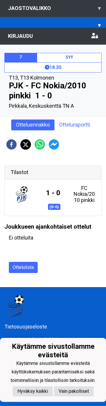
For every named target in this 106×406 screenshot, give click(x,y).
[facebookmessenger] (54, 144)
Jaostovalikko (54, 8)
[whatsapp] (39, 144)
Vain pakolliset (74, 391)
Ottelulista (23, 267)
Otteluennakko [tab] (33, 125)
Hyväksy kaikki (32, 391)
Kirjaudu (20, 36)
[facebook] (11, 144)
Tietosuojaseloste (25, 327)
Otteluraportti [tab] (74, 125)
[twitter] (25, 144)
